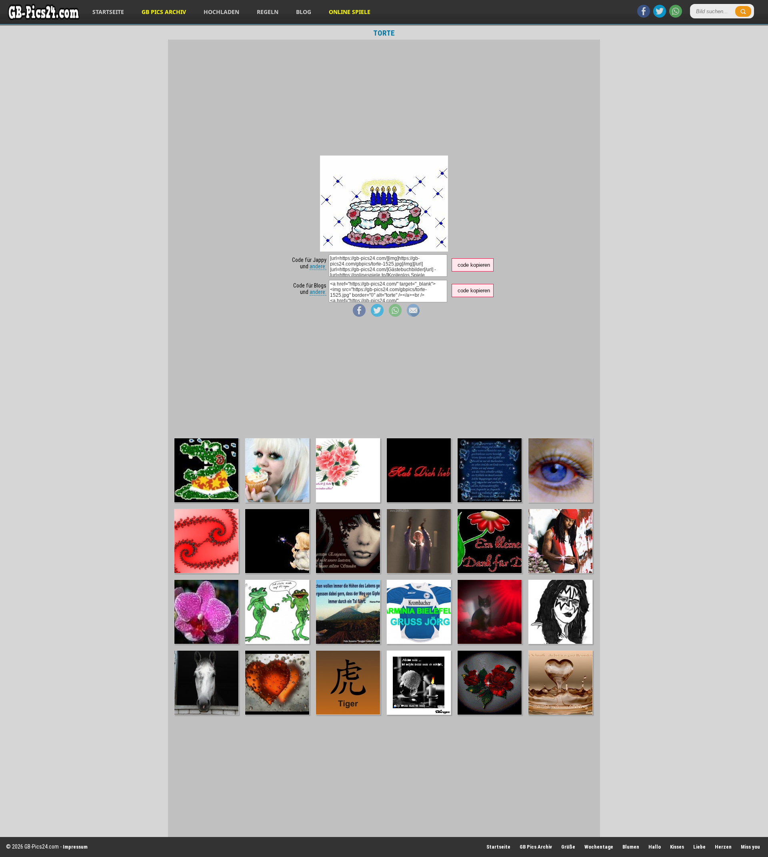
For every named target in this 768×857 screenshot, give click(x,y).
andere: (318, 266)
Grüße (568, 847)
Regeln (267, 12)
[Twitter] (659, 15)
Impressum (75, 847)
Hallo (654, 847)
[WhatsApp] (675, 15)
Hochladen (221, 12)
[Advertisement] (384, 98)
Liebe (699, 847)
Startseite (108, 12)
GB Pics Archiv (164, 12)
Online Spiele (349, 12)
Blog (303, 12)
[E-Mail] (413, 315)
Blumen (630, 847)
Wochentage (598, 847)
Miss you (750, 847)
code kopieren (474, 265)
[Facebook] (643, 15)
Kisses (677, 847)
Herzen (723, 847)
